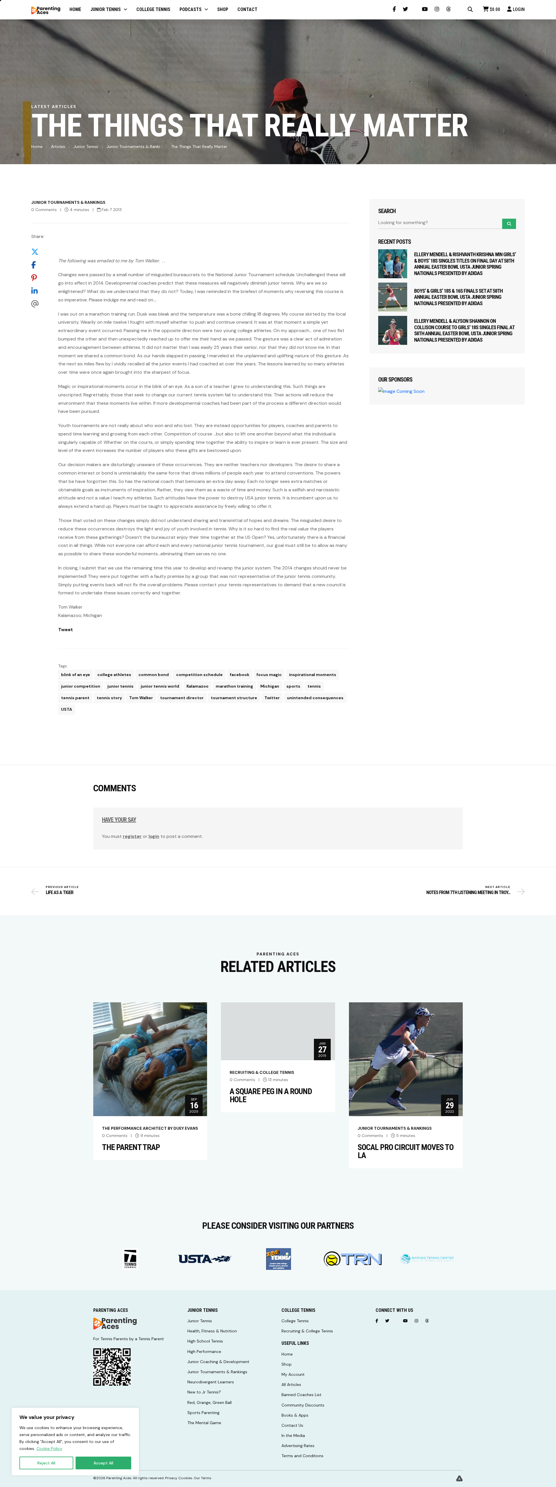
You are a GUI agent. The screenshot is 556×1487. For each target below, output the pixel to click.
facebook (239, 674)
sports (293, 686)
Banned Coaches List (301, 1394)
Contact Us (292, 1425)
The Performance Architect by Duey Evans (150, 1128)
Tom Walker (141, 697)
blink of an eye (75, 674)
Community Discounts (302, 1405)
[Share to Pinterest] (37, 277)
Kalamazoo (197, 686)
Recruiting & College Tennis (262, 1072)
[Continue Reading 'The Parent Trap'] (150, 1059)
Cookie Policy (49, 1448)
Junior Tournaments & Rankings (68, 202)
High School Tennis (205, 1341)
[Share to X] (37, 251)
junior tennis (120, 686)
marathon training (234, 686)
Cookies (185, 1478)
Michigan (269, 686)
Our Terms (202, 1478)
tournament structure (234, 697)
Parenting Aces (118, 1478)
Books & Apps (294, 1415)
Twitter (272, 697)
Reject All (46, 1463)
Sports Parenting (203, 1412)
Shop (286, 1364)
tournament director (182, 697)
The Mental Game (204, 1422)
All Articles (291, 1384)
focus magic (269, 674)
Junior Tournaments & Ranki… (134, 146)
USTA (66, 709)
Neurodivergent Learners (210, 1382)
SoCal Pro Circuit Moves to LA (405, 1151)
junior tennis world (160, 686)
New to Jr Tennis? (204, 1392)
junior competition (80, 686)
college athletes (114, 674)
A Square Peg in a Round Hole (271, 1095)
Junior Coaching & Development (218, 1361)
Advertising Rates (297, 1445)
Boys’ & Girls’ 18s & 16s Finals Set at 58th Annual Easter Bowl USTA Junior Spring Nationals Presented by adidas (458, 297)
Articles (58, 146)
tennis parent (75, 697)
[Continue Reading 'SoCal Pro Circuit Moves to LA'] (406, 1059)
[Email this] (37, 303)
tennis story (109, 697)
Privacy (171, 1478)
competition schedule (199, 674)
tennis (314, 686)
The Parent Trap (131, 1147)
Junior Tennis (86, 146)
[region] (75, 1441)
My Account (293, 1374)
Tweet (65, 630)
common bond (153, 674)
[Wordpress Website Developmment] (459, 1478)
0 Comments (44, 209)
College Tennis (295, 1320)
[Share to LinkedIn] (37, 290)
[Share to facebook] (37, 264)
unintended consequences (315, 697)
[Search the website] (470, 10)
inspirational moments (312, 674)
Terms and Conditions (302, 1455)
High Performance (204, 1351)
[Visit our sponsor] (130, 1259)
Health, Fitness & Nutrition (212, 1331)
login (154, 836)
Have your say (119, 819)
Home (37, 146)
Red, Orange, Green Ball (209, 1402)
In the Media (293, 1435)
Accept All (103, 1463)
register (132, 836)
